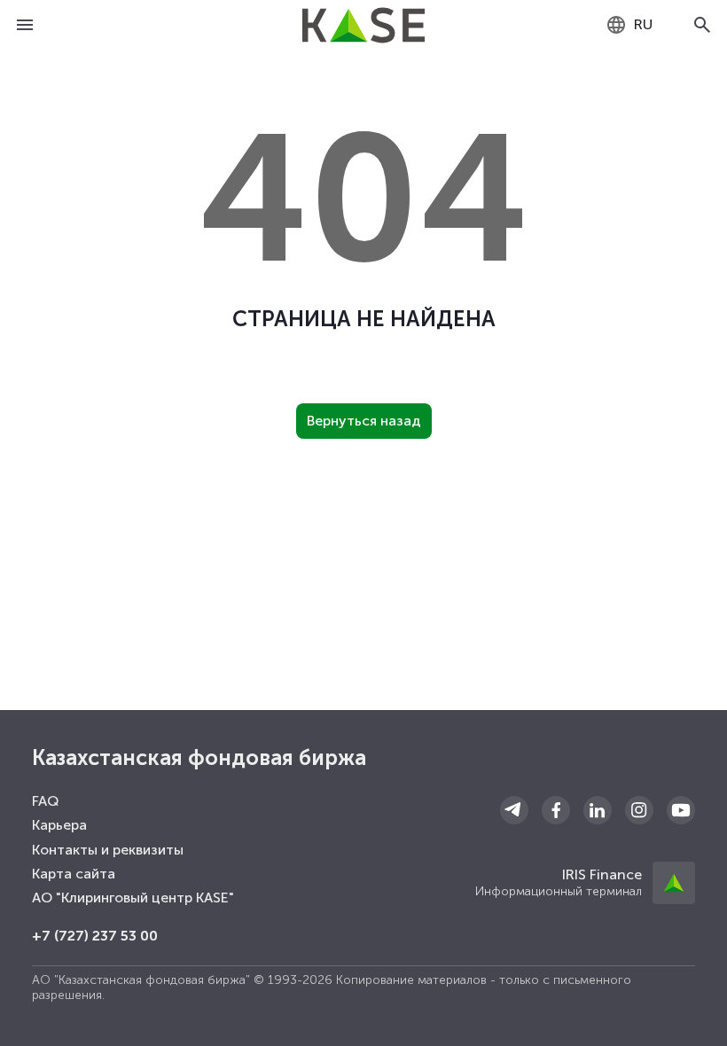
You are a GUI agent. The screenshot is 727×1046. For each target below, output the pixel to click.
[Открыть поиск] (702, 25)
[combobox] (629, 25)
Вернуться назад (364, 420)
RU (643, 24)
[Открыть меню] (25, 25)
